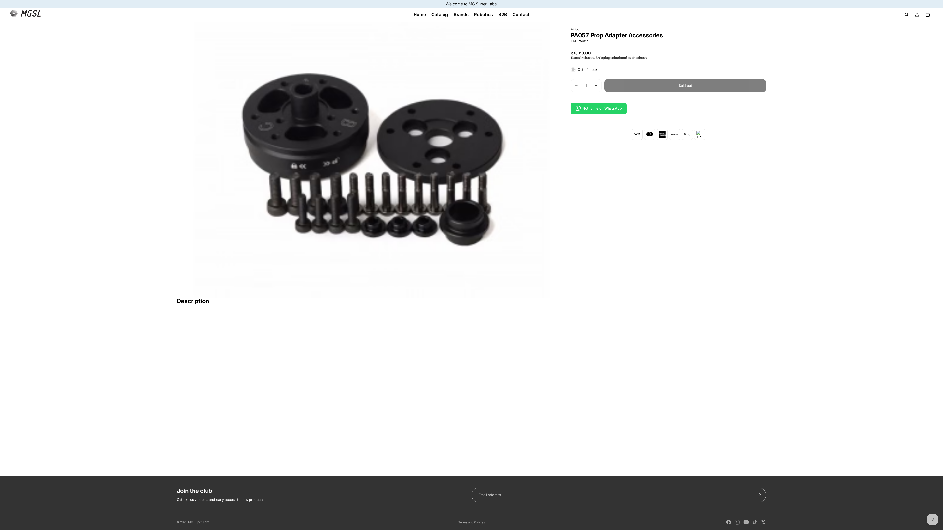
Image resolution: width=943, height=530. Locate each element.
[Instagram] (737, 522)
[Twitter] (763, 522)
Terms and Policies (471, 522)
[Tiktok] (755, 522)
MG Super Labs (198, 522)
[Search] (906, 14)
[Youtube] (746, 522)
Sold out (685, 85)
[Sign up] (759, 495)
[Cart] (927, 14)
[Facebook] (729, 522)
